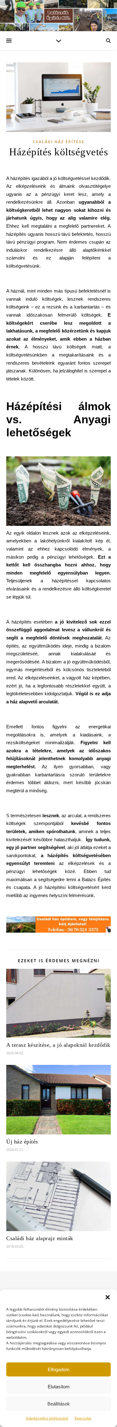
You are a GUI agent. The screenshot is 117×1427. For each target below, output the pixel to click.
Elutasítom (59, 1386)
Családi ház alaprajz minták (39, 1238)
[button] (108, 1297)
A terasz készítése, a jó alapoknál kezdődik (58, 1045)
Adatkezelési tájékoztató (47, 1418)
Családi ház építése (59, 141)
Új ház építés (22, 1141)
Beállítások (58, 1403)
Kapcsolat (83, 1418)
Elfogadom (59, 1369)
